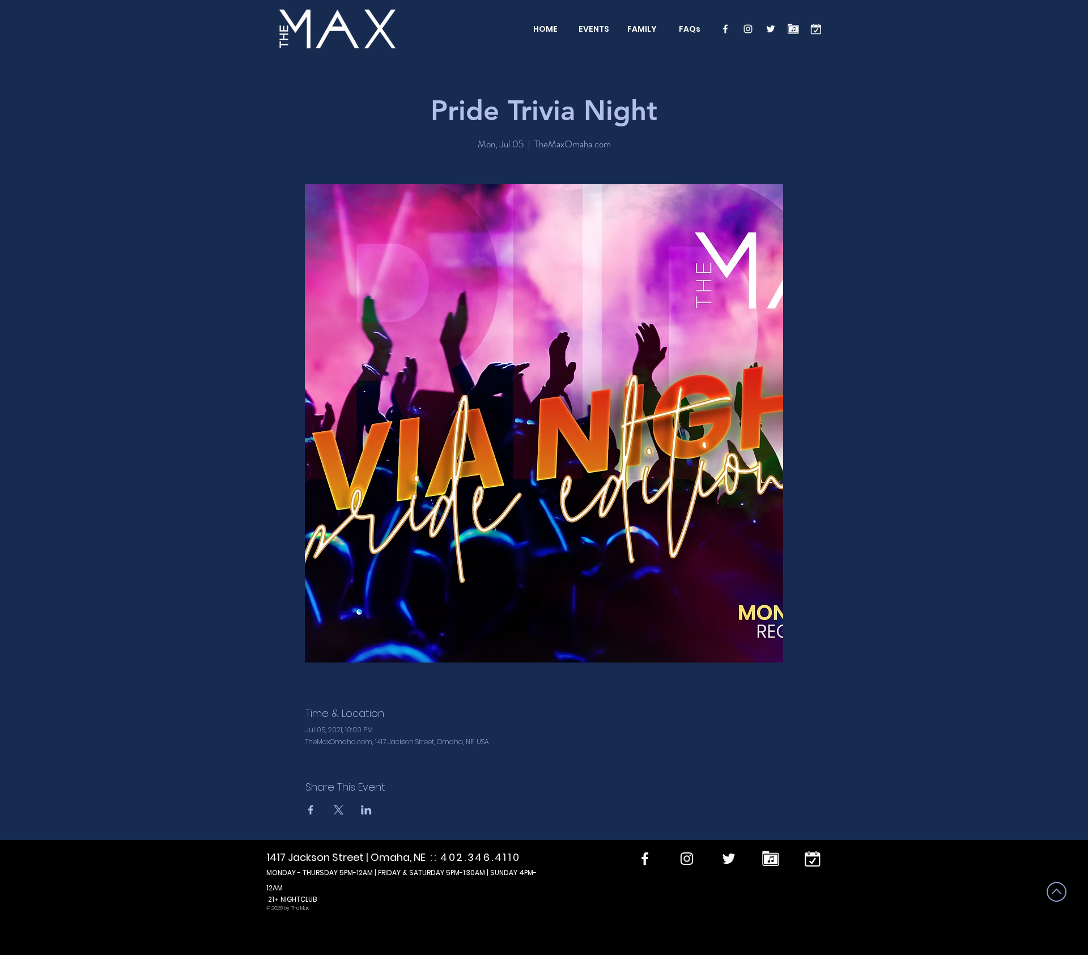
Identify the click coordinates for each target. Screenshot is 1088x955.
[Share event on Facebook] (310, 809)
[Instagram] (748, 29)
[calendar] (816, 29)
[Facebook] (725, 29)
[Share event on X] (338, 809)
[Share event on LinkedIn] (366, 809)
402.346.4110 (480, 857)
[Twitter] (770, 29)
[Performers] (793, 29)
